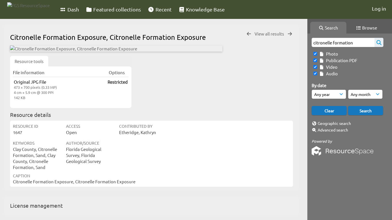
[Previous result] (249, 34)
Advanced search (333, 129)
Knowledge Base (205, 9)
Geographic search (334, 123)
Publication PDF (340, 60)
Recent (163, 9)
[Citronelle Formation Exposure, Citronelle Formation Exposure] (116, 49)
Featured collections (116, 9)
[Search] (378, 42)
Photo (331, 53)
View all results (270, 33)
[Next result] (290, 34)
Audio (331, 73)
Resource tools (29, 61)
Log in (379, 8)
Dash (72, 9)
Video (330, 67)
